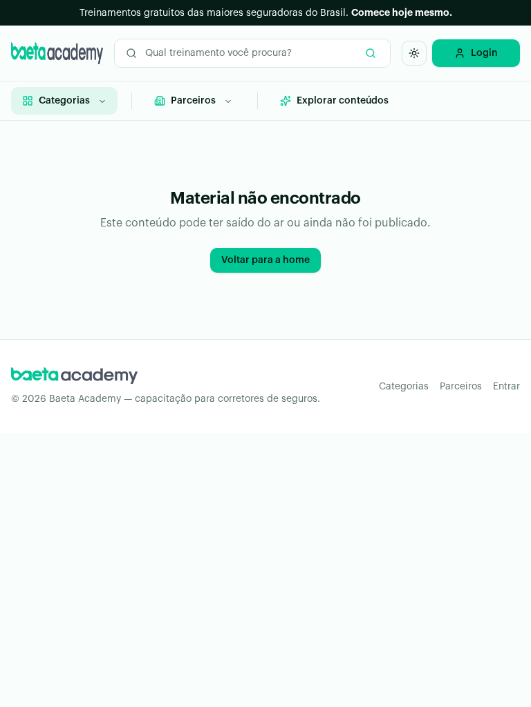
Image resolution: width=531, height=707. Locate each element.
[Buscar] (370, 53)
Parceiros (193, 101)
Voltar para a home (265, 260)
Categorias (64, 101)
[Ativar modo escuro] (414, 53)
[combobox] (252, 53)
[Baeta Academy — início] (57, 53)
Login (484, 53)
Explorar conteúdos (343, 101)
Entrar (506, 386)
